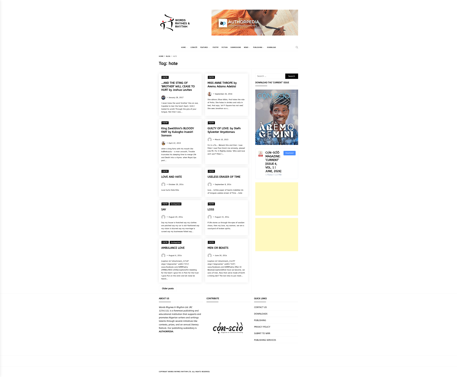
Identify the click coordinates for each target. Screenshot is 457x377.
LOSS (211, 209)
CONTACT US (260, 307)
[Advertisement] (276, 199)
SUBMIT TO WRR (262, 333)
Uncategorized (175, 204)
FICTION (225, 47)
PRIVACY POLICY (262, 327)
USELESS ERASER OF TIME (224, 176)
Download (290, 153)
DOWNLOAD (271, 47)
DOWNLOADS (260, 314)
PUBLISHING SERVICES (265, 340)
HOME (183, 47)
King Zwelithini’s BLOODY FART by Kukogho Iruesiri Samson (177, 132)
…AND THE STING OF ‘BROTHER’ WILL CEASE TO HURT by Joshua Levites (178, 86)
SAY (163, 209)
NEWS (246, 47)
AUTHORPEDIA (166, 331)
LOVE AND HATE (171, 176)
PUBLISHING (257, 47)
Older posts (168, 288)
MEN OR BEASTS (218, 247)
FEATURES (204, 47)
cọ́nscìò (194, 47)
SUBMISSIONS (236, 47)
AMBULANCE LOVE (173, 247)
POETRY (216, 47)
